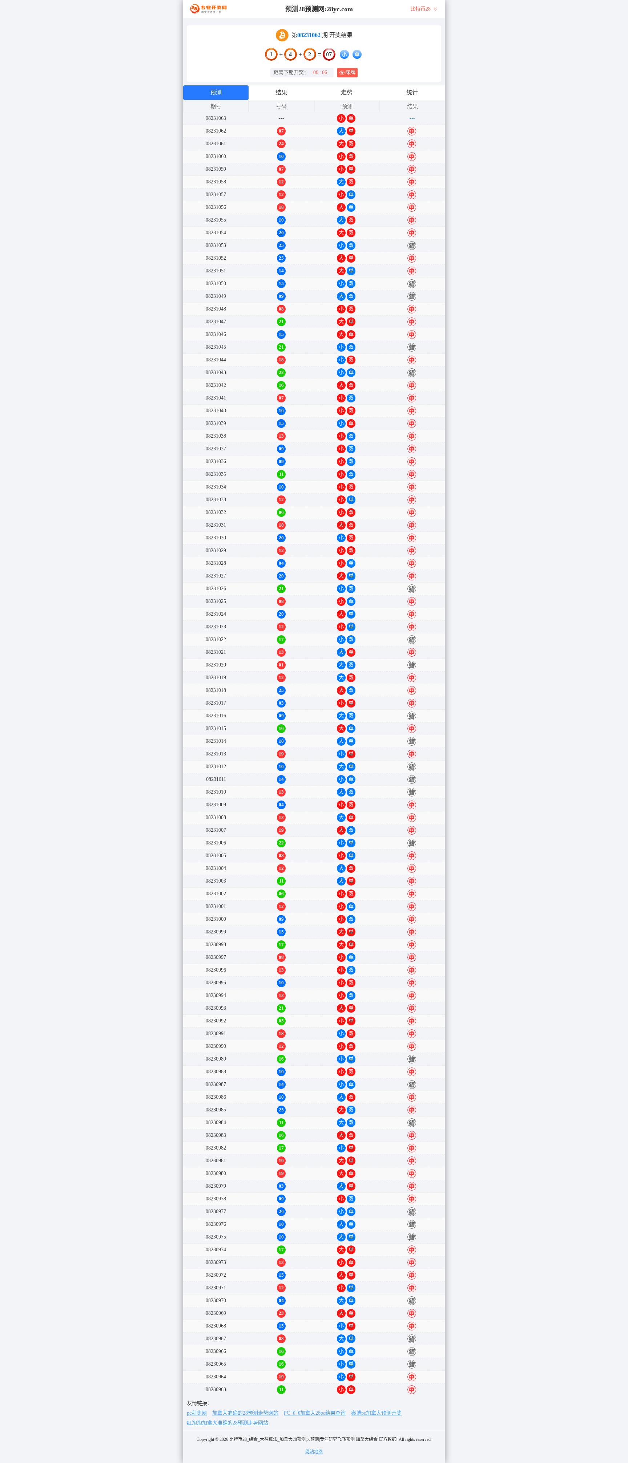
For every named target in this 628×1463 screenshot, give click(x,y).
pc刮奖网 (197, 1413)
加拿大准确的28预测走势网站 (245, 1413)
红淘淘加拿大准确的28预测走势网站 (227, 1423)
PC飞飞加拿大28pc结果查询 (315, 1413)
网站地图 (314, 1451)
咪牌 (350, 72)
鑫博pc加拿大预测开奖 (376, 1413)
